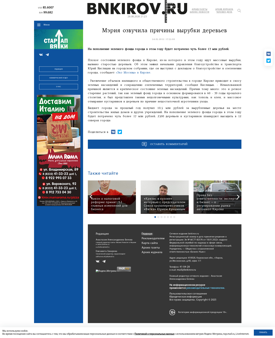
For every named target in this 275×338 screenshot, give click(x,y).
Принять (263, 333)
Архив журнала (152, 252)
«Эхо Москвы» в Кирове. (133, 72)
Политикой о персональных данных (154, 334)
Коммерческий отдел (58, 78)
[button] (155, 217)
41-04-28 (185, 267)
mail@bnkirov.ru (186, 270)
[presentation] (91, 197)
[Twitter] (268, 61)
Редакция (59, 69)
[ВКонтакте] (268, 54)
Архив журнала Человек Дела (224, 10)
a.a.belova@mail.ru (102, 247)
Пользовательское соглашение (188, 294)
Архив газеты (151, 247)
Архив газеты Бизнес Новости (199, 10)
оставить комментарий (169, 144)
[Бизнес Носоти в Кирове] (137, 13)
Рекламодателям (153, 238)
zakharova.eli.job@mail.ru (105, 257)
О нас (58, 87)
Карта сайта (150, 243)
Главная (147, 234)
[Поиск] (239, 10)
